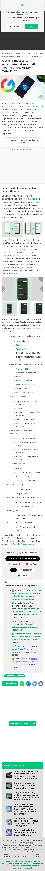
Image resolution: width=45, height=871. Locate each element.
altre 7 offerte (31, 614)
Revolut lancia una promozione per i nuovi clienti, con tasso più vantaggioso (26, 822)
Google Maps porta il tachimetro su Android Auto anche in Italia (25, 785)
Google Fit (21, 345)
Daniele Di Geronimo (12, 54)
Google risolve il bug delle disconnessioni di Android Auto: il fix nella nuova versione (26, 796)
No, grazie (14, 26)
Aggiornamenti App (12, 56)
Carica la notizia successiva (22, 723)
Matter (29, 380)
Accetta (31, 26)
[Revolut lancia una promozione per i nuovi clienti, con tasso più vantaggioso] (9, 822)
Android (28, 127)
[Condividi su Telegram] (28, 683)
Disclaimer (19, 861)
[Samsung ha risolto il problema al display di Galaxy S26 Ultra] (9, 832)
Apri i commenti (10, 684)
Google (24, 56)
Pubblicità (36, 866)
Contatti (28, 868)
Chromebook (22, 369)
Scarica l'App (18, 868)
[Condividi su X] (34, 683)
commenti (38, 56)
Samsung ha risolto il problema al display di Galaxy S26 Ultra (25, 832)
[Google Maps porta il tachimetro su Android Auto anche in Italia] (9, 785)
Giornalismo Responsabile (20, 866)
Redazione (9, 861)
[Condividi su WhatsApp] (22, 683)
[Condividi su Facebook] (40, 683)
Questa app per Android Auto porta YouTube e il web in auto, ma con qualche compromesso (26, 775)
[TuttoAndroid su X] (13, 570)
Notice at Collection (27, 863)
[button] (12, 229)
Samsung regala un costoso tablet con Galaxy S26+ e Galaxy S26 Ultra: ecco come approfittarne (25, 809)
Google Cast (29, 385)
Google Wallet (22, 349)
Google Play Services (23, 544)
